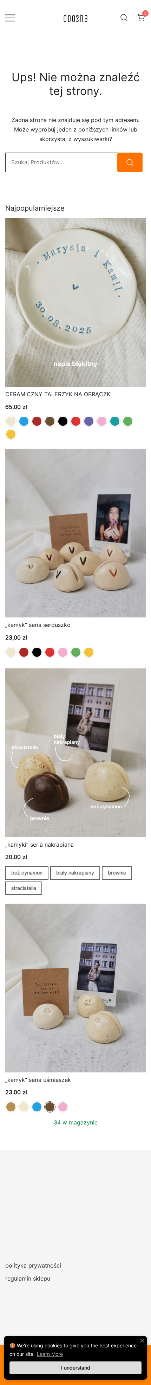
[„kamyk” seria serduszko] (75, 533)
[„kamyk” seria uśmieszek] (75, 988)
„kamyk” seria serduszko (38, 624)
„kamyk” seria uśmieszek (38, 1079)
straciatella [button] (23, 888)
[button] (11, 421)
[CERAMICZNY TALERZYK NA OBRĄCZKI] (75, 302)
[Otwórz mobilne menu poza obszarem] (10, 17)
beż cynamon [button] (26, 873)
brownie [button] (117, 873)
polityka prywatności (33, 1265)
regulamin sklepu (27, 1278)
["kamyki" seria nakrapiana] (75, 752)
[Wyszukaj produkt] (130, 162)
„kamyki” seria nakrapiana (39, 844)
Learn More (50, 1354)
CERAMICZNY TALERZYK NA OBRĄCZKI (58, 394)
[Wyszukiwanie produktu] (124, 17)
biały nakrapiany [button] (75, 873)
